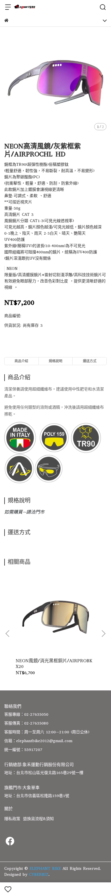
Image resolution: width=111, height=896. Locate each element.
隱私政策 (12, 818)
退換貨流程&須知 (38, 818)
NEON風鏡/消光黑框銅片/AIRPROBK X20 (54, 663)
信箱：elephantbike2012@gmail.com (38, 741)
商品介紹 (21, 361)
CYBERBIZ (38, 874)
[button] (103, 633)
